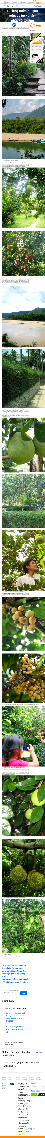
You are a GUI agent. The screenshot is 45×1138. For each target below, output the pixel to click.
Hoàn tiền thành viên (4, 1087)
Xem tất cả (39, 1052)
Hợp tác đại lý (3, 1088)
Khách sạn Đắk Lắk (24, 1077)
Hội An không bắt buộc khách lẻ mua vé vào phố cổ (16, 1029)
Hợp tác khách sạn (4, 1085)
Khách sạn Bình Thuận (4, 1077)
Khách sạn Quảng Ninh (38, 1079)
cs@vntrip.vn (29, 1129)
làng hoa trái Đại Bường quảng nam (14, 1043)
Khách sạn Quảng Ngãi (31, 1079)
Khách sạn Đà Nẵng (18, 1077)
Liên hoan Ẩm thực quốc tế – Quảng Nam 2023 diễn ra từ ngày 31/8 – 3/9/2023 (16, 1017)
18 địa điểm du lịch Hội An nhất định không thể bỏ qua (17, 32)
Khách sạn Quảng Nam (24, 1079)
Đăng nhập (41, 0)
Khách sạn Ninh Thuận (4, 1079)
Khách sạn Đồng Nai (38, 1077)
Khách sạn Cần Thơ (10, 1077)
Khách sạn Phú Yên (10, 1079)
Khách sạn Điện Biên (31, 1077)
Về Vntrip (3, 1082)
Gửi (23, 993)
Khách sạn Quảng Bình (18, 1079)
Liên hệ (2, 1083)
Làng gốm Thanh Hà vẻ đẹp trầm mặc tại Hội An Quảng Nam (14, 974)
